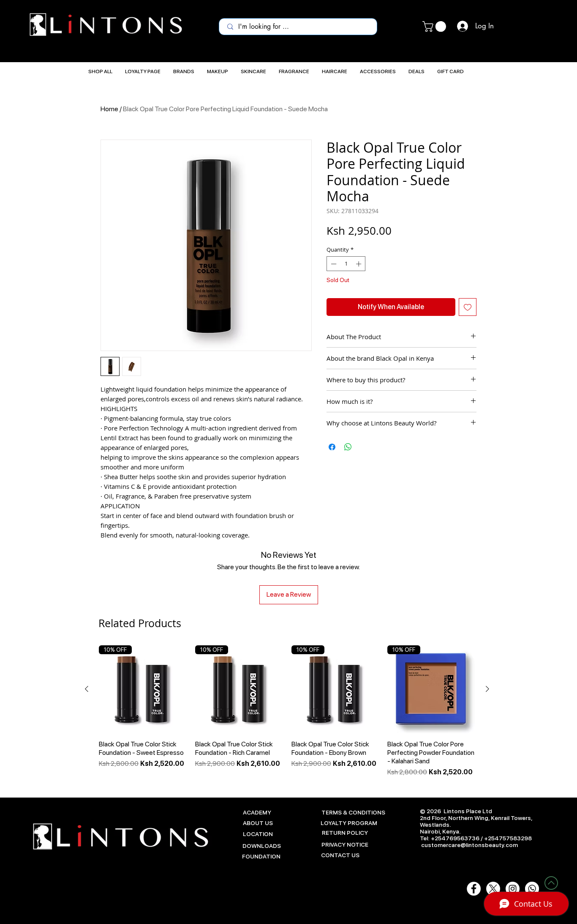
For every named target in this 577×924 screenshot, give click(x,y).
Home (109, 109)
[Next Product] (487, 689)
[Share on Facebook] (332, 447)
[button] (435, 26)
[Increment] (359, 264)
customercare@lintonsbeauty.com (469, 845)
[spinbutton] (346, 264)
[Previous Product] (87, 689)
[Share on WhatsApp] (348, 447)
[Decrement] (333, 264)
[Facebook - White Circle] (474, 889)
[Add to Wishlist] (467, 307)
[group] (287, 711)
